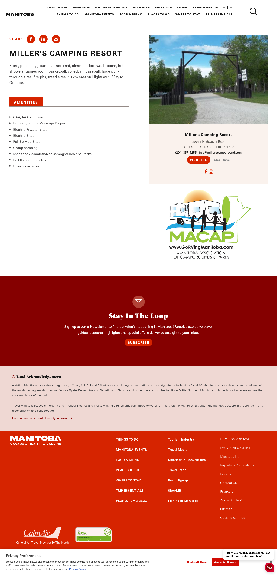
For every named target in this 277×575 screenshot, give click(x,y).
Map (217, 160)
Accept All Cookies (225, 561)
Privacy (225, 474)
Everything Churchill (235, 448)
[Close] (271, 561)
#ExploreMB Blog (131, 500)
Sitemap (226, 509)
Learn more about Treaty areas (39, 418)
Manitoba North (232, 456)
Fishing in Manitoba (206, 7)
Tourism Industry (55, 7)
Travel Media (81, 7)
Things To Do (68, 14)
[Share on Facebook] (31, 39)
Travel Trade (141, 7)
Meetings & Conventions (111, 7)
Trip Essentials (219, 14)
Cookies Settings (197, 561)
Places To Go (159, 14)
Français (226, 491)
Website (199, 159)
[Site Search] (253, 11)
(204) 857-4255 (186, 152)
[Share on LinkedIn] (43, 39)
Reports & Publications (237, 465)
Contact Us (228, 483)
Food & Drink (131, 14)
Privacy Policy (77, 568)
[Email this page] (56, 39)
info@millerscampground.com (220, 152)
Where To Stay (187, 14)
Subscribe (138, 342)
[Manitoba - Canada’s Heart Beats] (20, 14)
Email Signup (163, 7)
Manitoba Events (99, 14)
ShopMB (182, 7)
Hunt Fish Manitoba (235, 439)
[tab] (26, 101)
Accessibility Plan (233, 500)
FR (231, 7)
